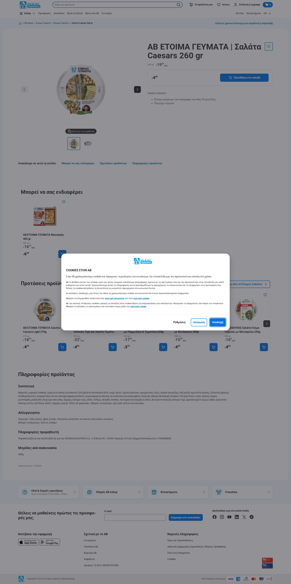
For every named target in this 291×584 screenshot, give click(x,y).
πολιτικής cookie (138, 306)
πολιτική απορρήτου (114, 298)
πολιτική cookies (141, 298)
